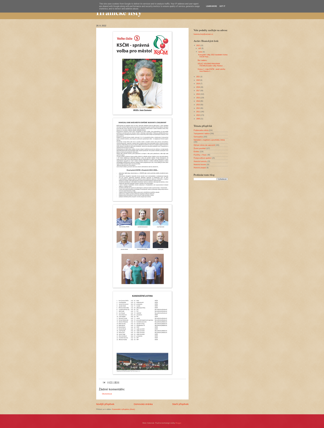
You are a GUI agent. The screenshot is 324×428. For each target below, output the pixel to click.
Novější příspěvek (105, 404)
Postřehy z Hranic (200, 155)
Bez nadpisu (202, 60)
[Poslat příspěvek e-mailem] (104, 382)
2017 (198, 91)
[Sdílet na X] (113, 382)
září (199, 48)
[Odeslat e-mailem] (108, 382)
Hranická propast (200, 168)
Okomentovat (107, 394)
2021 (198, 77)
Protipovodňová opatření (202, 158)
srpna (200, 52)
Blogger (178, 423)
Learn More (211, 6)
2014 (198, 101)
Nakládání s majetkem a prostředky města (209, 140)
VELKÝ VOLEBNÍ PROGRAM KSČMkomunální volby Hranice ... (211, 65)
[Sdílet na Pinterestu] (118, 382)
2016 (198, 94)
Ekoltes (196, 152)
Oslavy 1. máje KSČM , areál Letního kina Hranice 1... (211, 70)
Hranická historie (200, 164)
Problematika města (201, 130)
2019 (198, 84)
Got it (222, 6)
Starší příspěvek (180, 404)
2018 (198, 87)
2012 (198, 108)
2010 (198, 115)
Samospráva (198, 137)
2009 (198, 119)
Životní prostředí (200, 148)
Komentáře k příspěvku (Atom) (123, 409)
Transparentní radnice (202, 134)
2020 (198, 80)
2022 (198, 45)
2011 (198, 112)
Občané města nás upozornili (204, 145)
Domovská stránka (143, 404)
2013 (198, 105)
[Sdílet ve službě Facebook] (115, 382)
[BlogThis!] (111, 382)
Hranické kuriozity (200, 161)
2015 (198, 98)
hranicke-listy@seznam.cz (203, 34)
